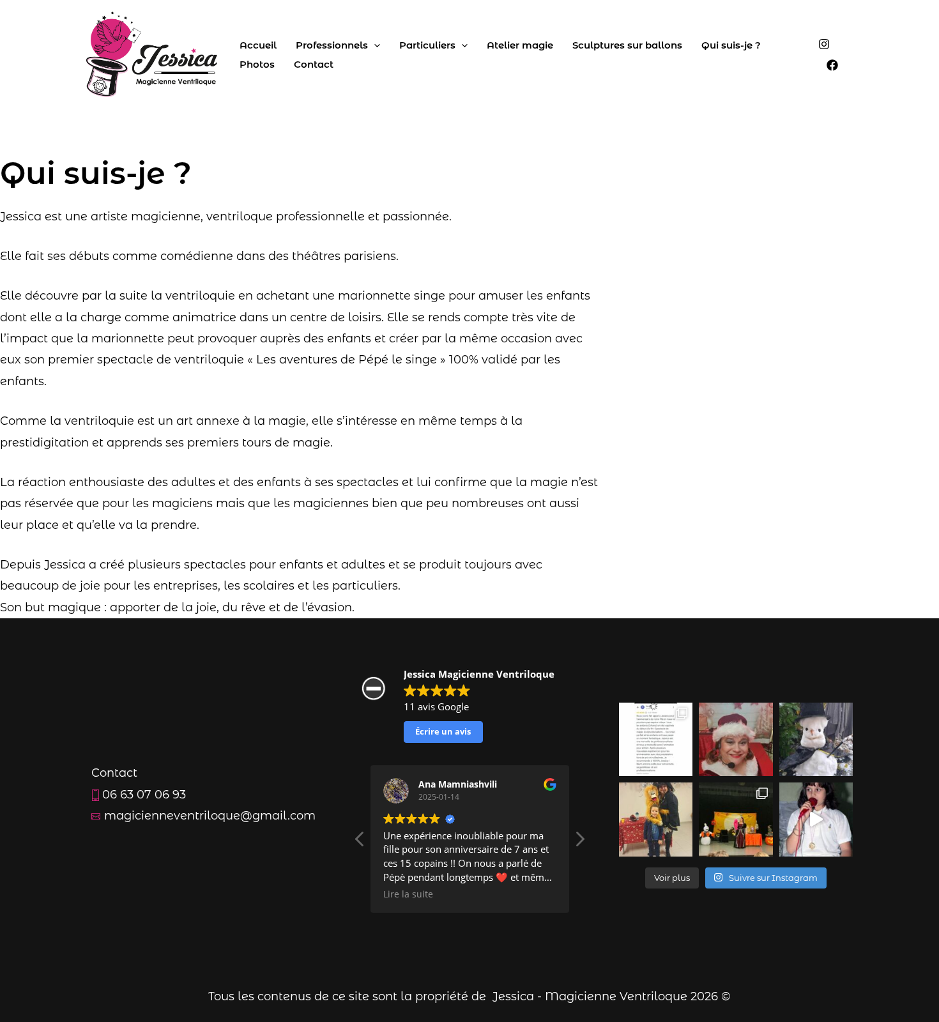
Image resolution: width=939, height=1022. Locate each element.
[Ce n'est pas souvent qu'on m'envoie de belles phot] (736, 819)
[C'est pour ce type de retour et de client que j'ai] (656, 740)
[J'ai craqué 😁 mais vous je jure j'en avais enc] (816, 740)
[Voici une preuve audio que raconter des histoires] (816, 819)
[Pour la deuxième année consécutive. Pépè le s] (656, 819)
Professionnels (332, 45)
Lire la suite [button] (542, 894)
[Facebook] (832, 65)
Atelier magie (520, 45)
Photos (257, 64)
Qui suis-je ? (731, 45)
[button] (579, 842)
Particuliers (427, 45)
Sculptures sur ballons (627, 45)
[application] (374, 45)
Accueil (258, 45)
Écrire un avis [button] (443, 731)
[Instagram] (824, 44)
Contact (313, 64)
